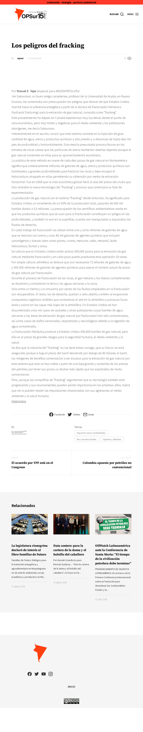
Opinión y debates (112, 439)
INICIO (71, 686)
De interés (19, 432)
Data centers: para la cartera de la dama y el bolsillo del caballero (69, 550)
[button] (133, 14)
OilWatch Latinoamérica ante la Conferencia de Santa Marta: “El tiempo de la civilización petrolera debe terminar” (113, 554)
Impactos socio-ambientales (91, 432)
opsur (20, 58)
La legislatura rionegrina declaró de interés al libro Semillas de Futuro (30, 550)
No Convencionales (86, 439)
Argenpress (19, 401)
